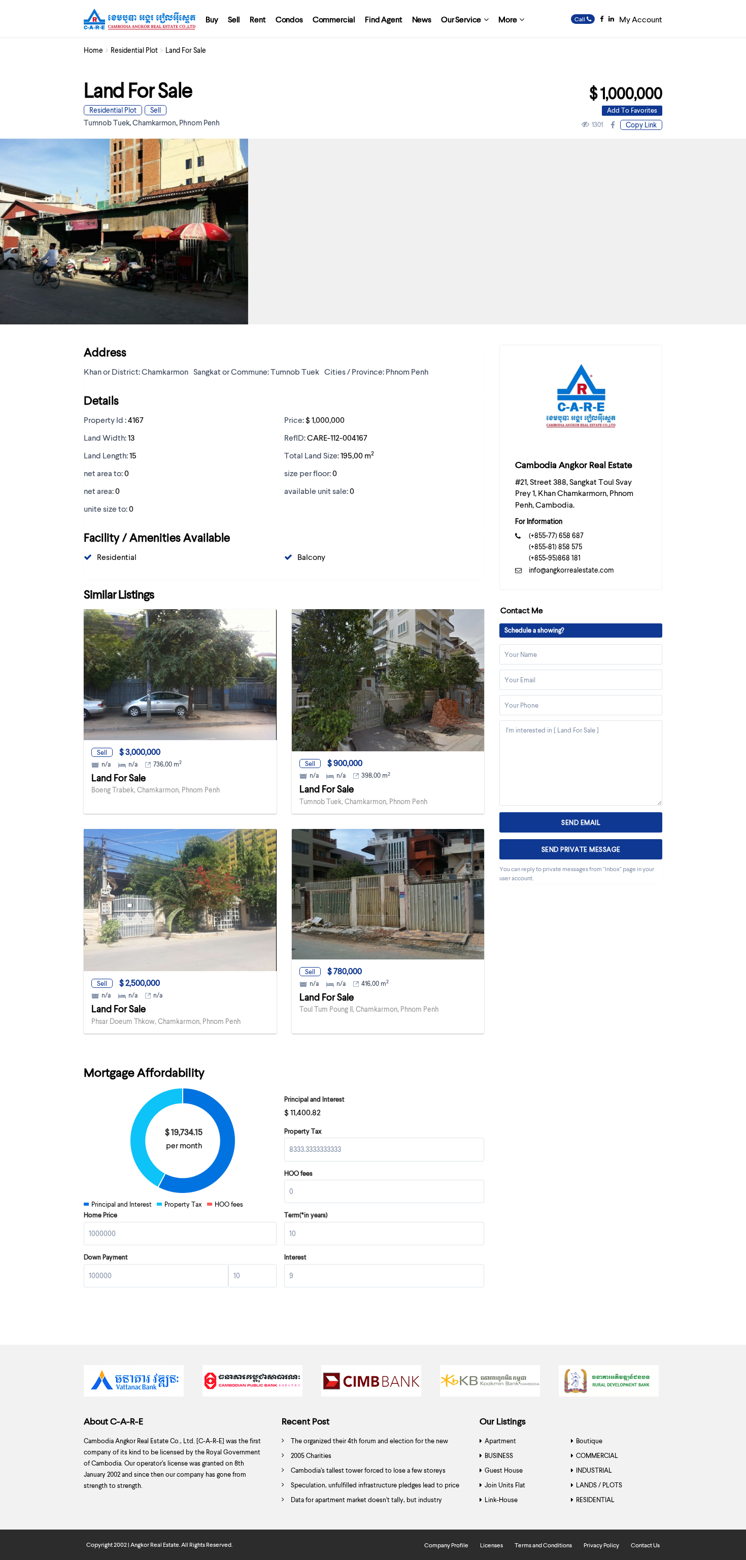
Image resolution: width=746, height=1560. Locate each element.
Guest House (504, 1470)
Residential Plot (134, 50)
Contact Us (645, 1545)
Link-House (501, 1500)
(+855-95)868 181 (555, 557)
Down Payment (106, 1257)
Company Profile (446, 1545)
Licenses (491, 1545)
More (507, 19)
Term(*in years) (306, 1215)
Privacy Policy (601, 1545)
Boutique (589, 1441)
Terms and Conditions (543, 1545)
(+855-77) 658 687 (556, 535)
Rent (257, 19)
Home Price (100, 1215)
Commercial (334, 19)
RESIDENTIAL (595, 1500)
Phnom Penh (199, 122)
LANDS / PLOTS (599, 1485)
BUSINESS (499, 1455)
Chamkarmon (154, 122)
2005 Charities (311, 1455)
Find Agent (383, 19)
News (421, 19)
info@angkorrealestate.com (571, 570)
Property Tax (303, 1131)
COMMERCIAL (597, 1455)
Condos (289, 19)
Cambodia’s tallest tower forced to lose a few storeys (368, 1470)
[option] (135, 1383)
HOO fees (298, 1173)
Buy (212, 19)
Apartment (500, 1441)
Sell (234, 19)
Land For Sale (118, 777)
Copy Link (641, 124)
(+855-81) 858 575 (555, 546)
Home (93, 50)
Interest (295, 1257)
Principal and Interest (314, 1099)
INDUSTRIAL (594, 1470)
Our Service (461, 19)
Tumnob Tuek (106, 122)
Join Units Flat (505, 1485)
